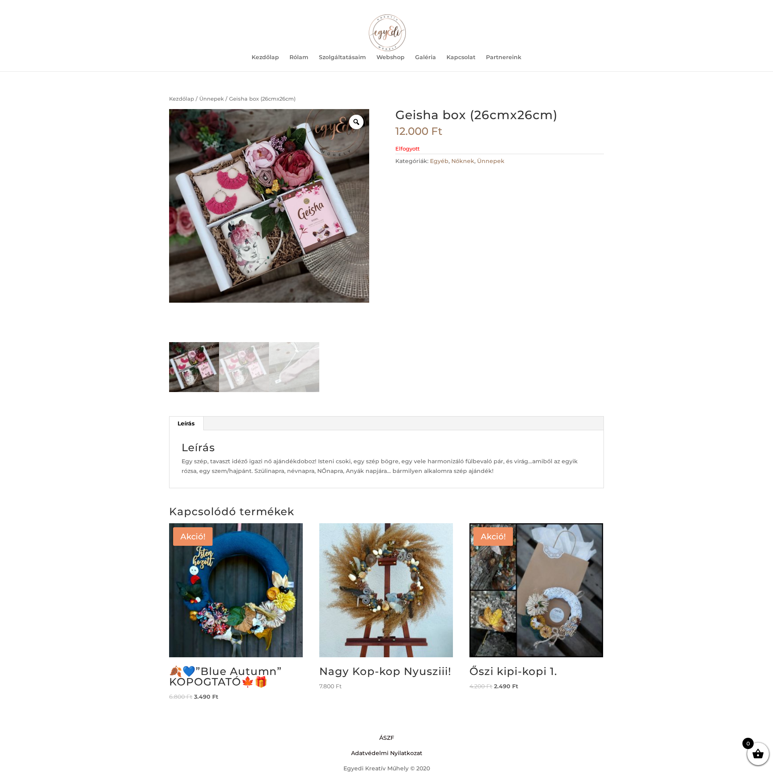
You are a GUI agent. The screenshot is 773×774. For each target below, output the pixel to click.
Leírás (186, 423)
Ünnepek (211, 99)
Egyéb (439, 161)
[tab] (186, 423)
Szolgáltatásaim (342, 57)
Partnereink (503, 57)
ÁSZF (386, 737)
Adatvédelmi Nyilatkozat (386, 753)
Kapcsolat (460, 57)
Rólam (298, 57)
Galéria (425, 57)
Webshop (390, 57)
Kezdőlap (265, 57)
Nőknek (462, 161)
